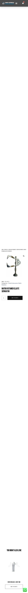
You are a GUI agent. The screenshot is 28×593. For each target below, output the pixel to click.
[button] (16, 3)
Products (6, 249)
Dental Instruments (12, 249)
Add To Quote (15, 297)
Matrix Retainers (20, 249)
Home (3, 249)
